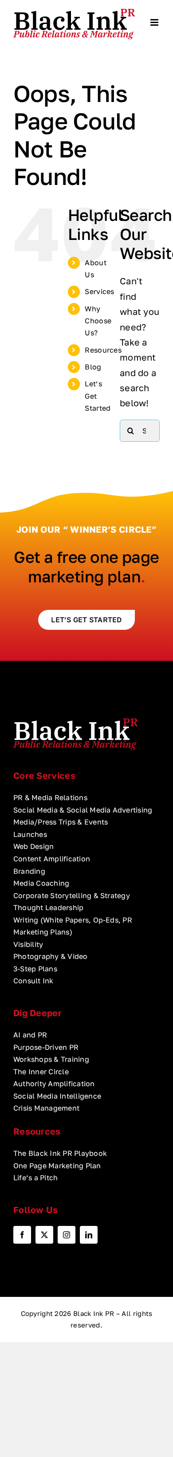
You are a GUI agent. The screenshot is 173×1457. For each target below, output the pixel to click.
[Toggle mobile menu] (155, 22)
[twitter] (44, 1235)
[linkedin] (89, 1235)
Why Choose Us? (98, 320)
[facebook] (22, 1235)
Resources (103, 350)
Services (99, 291)
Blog (93, 366)
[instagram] (66, 1235)
